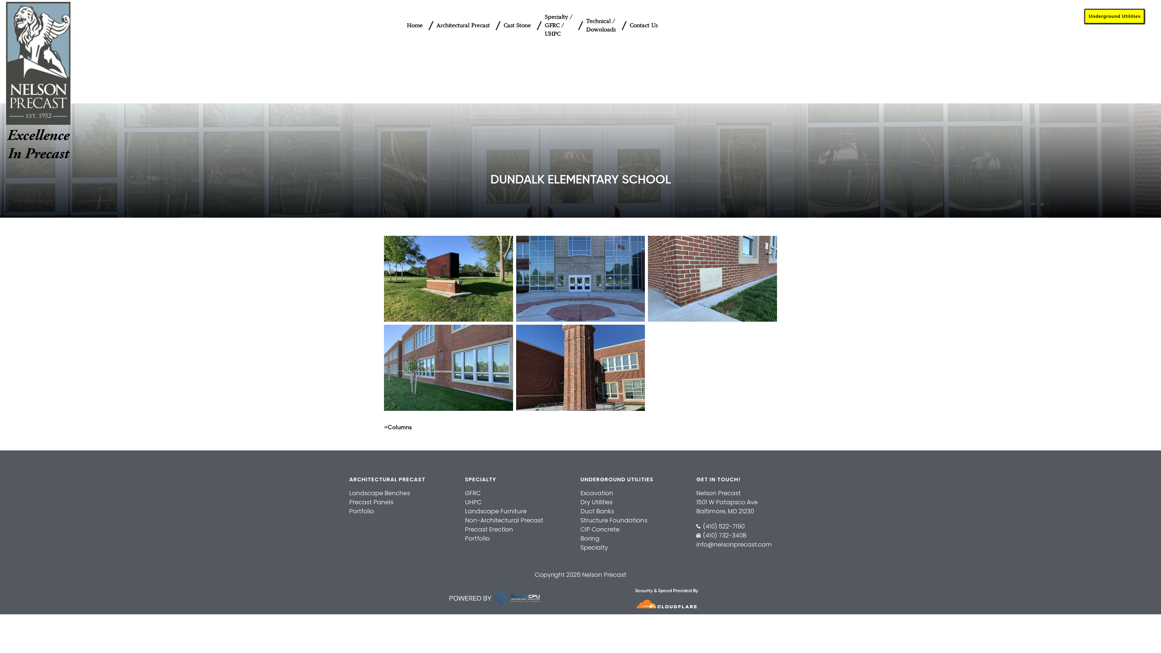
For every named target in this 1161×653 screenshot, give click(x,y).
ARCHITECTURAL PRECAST (387, 479)
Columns (400, 428)
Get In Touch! (718, 479)
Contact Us (644, 25)
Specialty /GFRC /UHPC (558, 25)
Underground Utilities (1115, 16)
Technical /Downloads (601, 25)
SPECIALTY (480, 479)
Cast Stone (517, 25)
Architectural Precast (463, 25)
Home (415, 25)
